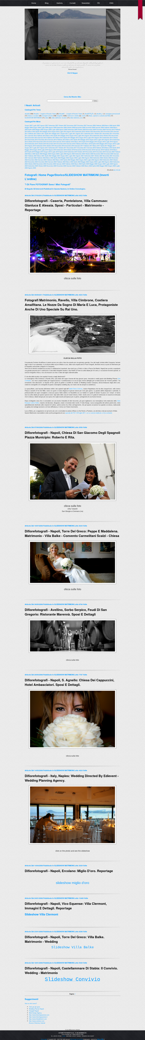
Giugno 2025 (102, 164)
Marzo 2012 (49, 136)
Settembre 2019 (72, 152)
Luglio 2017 (36, 148)
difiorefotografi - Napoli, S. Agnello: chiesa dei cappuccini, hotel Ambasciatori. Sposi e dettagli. (69, 682)
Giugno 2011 (64, 134)
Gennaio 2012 (32, 136)
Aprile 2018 (116, 148)
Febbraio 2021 (32, 156)
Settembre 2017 (53, 148)
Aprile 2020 (39, 154)
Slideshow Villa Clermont (41, 914)
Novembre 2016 (60, 146)
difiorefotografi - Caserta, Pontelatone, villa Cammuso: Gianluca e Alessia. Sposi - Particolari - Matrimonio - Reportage (66, 205)
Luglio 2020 (63, 154)
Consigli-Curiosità (47, 116)
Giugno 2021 (64, 156)
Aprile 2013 (67, 138)
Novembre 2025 (51, 166)
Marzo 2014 (69, 140)
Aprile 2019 (31, 152)
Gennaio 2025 (60, 164)
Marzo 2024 (69, 162)
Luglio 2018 (44, 150)
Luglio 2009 (55, 129)
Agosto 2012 (89, 136)
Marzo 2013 (59, 138)
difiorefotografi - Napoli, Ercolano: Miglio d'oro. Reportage (69, 870)
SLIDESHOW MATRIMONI (33, 118)
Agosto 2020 (71, 154)
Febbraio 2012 (41, 136)
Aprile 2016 (95, 144)
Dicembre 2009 (101, 129)
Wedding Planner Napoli (36, 1009)
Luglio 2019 (55, 152)
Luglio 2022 (81, 158)
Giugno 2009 (47, 129)
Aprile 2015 (85, 142)
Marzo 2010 (31, 132)
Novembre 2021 (108, 156)
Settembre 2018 (62, 150)
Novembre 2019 (91, 152)
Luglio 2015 (109, 142)
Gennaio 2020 (110, 152)
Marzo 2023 (59, 160)
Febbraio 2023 (51, 160)
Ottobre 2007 (63, 125)
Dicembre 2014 (51, 142)
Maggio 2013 (75, 138)
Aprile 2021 (48, 156)
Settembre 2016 (41, 146)
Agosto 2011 (80, 134)
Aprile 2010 (39, 132)
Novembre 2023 (33, 162)
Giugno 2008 (37, 127)
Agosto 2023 (99, 160)
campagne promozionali (112, 114)
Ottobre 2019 (82, 152)
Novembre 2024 (41, 164)
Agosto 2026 (32, 168)
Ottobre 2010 (89, 132)
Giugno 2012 (73, 136)
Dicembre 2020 (108, 154)
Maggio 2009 (39, 129)
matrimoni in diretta (73, 116)
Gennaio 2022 (32, 158)
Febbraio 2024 (61, 162)
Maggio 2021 (56, 156)
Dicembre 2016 (69, 146)
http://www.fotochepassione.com (39, 1015)
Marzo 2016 (88, 144)
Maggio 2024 (85, 162)
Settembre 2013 (108, 138)
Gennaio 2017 (79, 146)
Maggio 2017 (112, 146)
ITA (98, 3)
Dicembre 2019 (101, 152)
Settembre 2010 (80, 132)
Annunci (31, 1023)
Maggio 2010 (47, 132)
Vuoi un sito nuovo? (31, 1003)
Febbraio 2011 (32, 134)
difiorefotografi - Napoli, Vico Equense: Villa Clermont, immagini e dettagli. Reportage (66, 905)
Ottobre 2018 (71, 150)
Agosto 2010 (71, 132)
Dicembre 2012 (32, 138)
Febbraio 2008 (100, 125)
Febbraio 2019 (108, 150)
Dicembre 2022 (32, 160)
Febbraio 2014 (61, 140)
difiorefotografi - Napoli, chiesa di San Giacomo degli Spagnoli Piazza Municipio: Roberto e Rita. (72, 434)
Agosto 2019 (63, 152)
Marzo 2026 (88, 166)
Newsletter (86, 3)
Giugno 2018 (37, 150)
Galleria (60, 3)
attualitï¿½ (99, 114)
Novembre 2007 (72, 125)
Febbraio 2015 (69, 142)
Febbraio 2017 (88, 146)
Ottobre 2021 (98, 156)
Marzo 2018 (108, 148)
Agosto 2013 (99, 138)
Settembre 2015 (33, 144)
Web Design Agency (35, 1013)
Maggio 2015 (93, 142)
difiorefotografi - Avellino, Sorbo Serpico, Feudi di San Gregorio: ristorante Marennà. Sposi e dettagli (66, 611)
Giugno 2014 (93, 140)
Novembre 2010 (98, 132)
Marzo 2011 (40, 134)
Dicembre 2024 (51, 164)
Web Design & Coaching (76, 1039)
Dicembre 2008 (90, 127)
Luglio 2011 (72, 134)
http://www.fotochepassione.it (38, 1017)
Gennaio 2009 (99, 127)
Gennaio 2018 (91, 148)
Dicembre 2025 (61, 166)
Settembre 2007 (53, 125)
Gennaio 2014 (52, 140)
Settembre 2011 (89, 134)
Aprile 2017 (104, 146)
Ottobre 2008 (71, 127)
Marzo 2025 (78, 164)
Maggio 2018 (29, 150)
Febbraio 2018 (100, 148)
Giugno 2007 (28, 125)
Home (33, 3)
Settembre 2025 (33, 166)
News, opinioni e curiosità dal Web (99, 116)
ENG (111, 3)
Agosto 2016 (32, 146)
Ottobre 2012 (107, 136)
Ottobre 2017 (63, 148)
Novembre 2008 (80, 127)
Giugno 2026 (112, 166)
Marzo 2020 (31, 154)
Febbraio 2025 (69, 164)
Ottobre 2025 (42, 166)
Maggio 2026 (104, 166)
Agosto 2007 (44, 125)
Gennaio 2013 (42, 138)
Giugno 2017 (28, 148)
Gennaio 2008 (91, 125)
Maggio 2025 (93, 164)
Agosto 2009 (63, 129)
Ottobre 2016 (50, 146)
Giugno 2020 (55, 154)
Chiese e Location (33, 116)
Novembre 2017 (72, 148)
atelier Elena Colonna (75, 389)
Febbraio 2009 (108, 127)
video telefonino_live (76, 118)
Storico (59, 175)
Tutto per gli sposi (34, 1007)
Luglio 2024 (101, 162)
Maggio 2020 (47, 154)
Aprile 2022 (57, 158)
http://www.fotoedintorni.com (38, 1019)
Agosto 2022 (89, 158)
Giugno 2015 (102, 142)
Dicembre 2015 (61, 144)
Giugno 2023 (83, 160)
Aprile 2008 (116, 125)
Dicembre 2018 (90, 150)
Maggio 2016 (104, 144)
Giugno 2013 (83, 138)
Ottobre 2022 (107, 158)
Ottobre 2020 (89, 154)
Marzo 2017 (96, 146)
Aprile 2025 (85, 164)
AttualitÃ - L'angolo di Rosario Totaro (70, 114)
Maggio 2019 (39, 152)
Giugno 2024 (93, 162)
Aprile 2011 (48, 134)
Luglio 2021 (72, 156)
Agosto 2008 (52, 127)
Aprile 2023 (67, 160)
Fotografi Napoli (34, 1011)
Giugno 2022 (73, 158)
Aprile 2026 (95, 166)
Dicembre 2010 (108, 132)
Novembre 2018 (80, 150)
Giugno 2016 (112, 144)
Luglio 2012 (81, 136)
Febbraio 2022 (41, 158)
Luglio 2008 (44, 127)
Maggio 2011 (56, 134)
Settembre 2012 (98, 136)
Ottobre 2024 (32, 164)
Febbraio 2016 (80, 144)
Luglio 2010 (63, 132)
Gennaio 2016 (71, 144)
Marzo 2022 (49, 158)
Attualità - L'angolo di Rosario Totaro (45, 114)
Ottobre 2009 (82, 129)
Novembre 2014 (41, 142)
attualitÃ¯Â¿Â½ (89, 114)
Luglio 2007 (36, 125)
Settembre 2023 (108, 160)
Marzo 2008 (108, 125)
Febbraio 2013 (51, 138)
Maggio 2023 (75, 160)
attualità (27, 114)
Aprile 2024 (77, 162)
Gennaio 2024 (52, 162)
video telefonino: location (59, 118)
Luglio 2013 (90, 138)
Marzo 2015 (78, 142)
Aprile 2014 (77, 140)
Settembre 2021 (89, 156)
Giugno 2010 (55, 132)
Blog (46, 3)
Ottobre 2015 (42, 144)
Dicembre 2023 (43, 162)
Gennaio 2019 (99, 150)
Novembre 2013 (33, 140)
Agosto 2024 (109, 162)
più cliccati (117, 170)
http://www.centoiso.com (36, 1021)
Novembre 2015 (51, 144)
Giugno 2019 (47, 152)
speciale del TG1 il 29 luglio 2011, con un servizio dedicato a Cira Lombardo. (88, 413)
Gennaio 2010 (110, 129)
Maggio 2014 (85, 140)
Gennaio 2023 (42, 160)
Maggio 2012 (65, 136)
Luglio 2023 (90, 160)
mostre (83, 116)
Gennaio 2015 (60, 142)
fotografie (59, 116)
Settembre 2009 (72, 129)
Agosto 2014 (109, 140)
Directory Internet (39, 1023)
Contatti (72, 3)
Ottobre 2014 (32, 142)
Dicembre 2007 (82, 125)
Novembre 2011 (108, 134)
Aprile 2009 (31, 129)
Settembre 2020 (80, 154)
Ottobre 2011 (98, 134)
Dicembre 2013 (43, 140)
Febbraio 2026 (80, 166)
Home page (44, 1039)
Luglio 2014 (101, 140)
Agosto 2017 (44, 148)
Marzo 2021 (40, 156)
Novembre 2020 (98, 154)
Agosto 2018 (52, 150)
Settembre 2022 (98, 158)
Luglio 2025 (109, 164)
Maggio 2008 (29, 127)
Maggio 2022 (65, 158)
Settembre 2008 (62, 127)
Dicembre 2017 (82, 148)
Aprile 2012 (57, 136)
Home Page (46, 175)
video (46, 118)
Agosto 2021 (80, 156)
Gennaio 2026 (71, 166)
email (63, 1036)
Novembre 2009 (91, 129)
